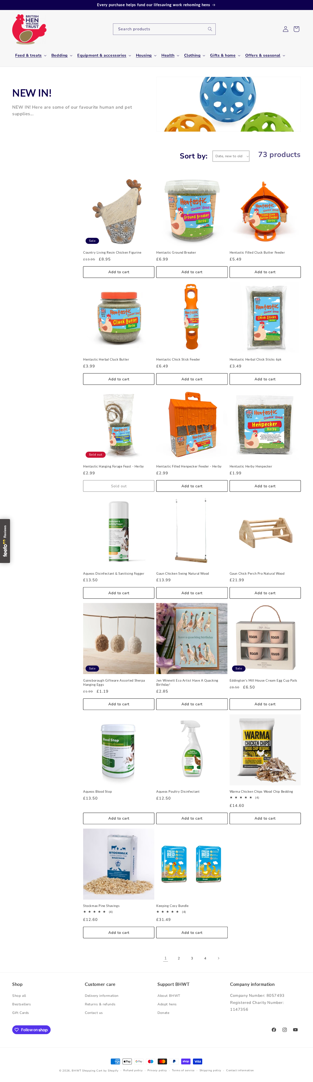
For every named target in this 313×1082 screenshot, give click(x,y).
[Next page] (218, 958)
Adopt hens (167, 1004)
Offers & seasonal (262, 55)
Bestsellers (21, 1004)
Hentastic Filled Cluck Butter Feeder (257, 252)
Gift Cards (20, 1012)
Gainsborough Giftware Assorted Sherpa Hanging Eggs (114, 682)
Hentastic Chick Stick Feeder (178, 359)
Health (168, 55)
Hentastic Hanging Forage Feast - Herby (113, 466)
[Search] (210, 29)
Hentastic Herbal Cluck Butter (106, 359)
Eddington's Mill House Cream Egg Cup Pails (263, 680)
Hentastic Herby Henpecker (251, 466)
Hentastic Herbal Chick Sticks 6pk (256, 359)
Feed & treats (28, 55)
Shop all (19, 995)
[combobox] (164, 29)
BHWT (76, 1070)
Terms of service (183, 1070)
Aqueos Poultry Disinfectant (178, 791)
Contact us (94, 1012)
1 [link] (165, 958)
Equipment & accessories (101, 55)
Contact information (240, 1070)
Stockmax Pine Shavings (101, 906)
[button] (30, 55)
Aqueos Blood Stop (97, 791)
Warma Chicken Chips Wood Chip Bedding (261, 791)
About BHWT (168, 995)
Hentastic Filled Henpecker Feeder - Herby (189, 466)
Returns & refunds (100, 1004)
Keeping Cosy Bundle (172, 906)
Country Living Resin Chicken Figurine (112, 252)
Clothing (192, 55)
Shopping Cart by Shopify (100, 1070)
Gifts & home (222, 55)
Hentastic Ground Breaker (176, 252)
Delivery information (102, 995)
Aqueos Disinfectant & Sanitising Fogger (113, 573)
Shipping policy (211, 1070)
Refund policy (133, 1070)
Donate (163, 1012)
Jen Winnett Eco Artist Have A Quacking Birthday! (187, 682)
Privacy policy (157, 1070)
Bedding (59, 55)
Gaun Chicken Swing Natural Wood (182, 573)
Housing (144, 55)
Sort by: (193, 156)
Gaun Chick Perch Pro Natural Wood (257, 573)
